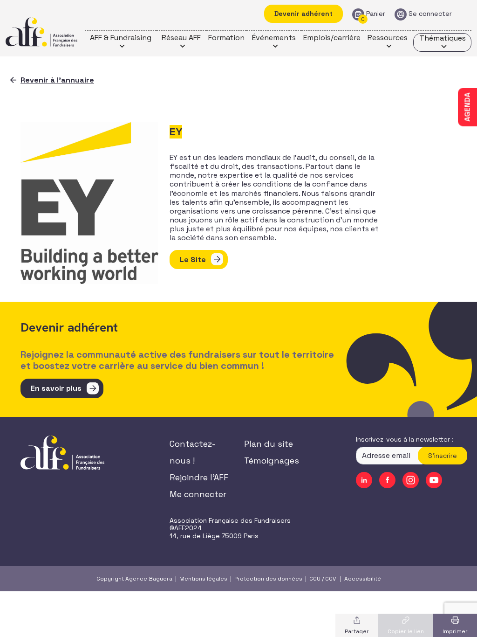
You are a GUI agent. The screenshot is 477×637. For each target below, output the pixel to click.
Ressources (388, 37)
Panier (375, 14)
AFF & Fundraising (120, 37)
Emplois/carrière (332, 37)
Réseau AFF (181, 37)
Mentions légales (203, 578)
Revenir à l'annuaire (57, 80)
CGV (330, 578)
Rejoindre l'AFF (199, 477)
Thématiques (442, 38)
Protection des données (268, 578)
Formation (226, 37)
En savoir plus (56, 388)
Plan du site (268, 443)
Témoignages (271, 460)
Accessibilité (362, 578)
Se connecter (430, 14)
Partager (357, 631)
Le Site (193, 259)
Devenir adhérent (303, 13)
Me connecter (198, 494)
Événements (274, 37)
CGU (314, 578)
